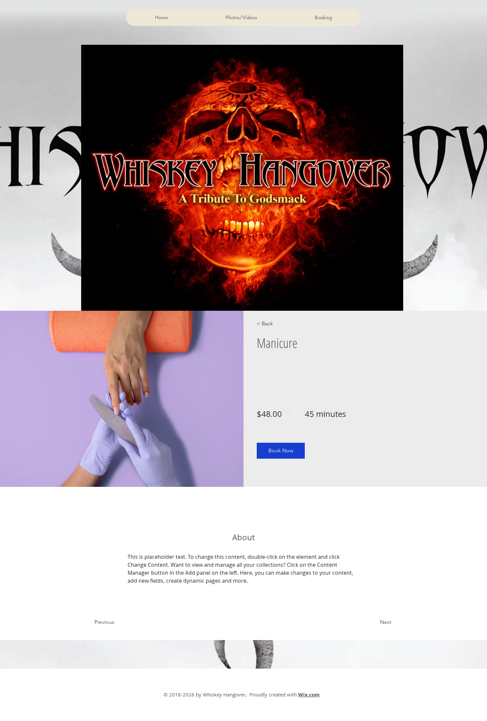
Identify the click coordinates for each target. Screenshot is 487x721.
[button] (281, 451)
